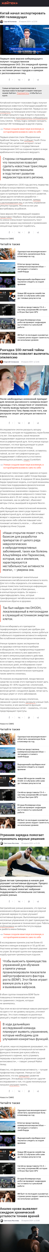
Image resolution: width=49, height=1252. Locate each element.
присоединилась (24, 117)
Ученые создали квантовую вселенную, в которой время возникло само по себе (23, 130)
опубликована (7, 926)
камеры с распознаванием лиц (20, 201)
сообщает (29, 140)
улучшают (14, 1084)
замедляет (24, 1075)
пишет (26, 459)
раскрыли (31, 702)
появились (5, 111)
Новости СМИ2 (7, 238)
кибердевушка (40, 117)
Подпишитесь (23, 93)
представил (6, 216)
